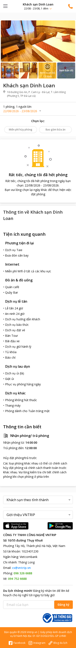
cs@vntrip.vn (21, 568)
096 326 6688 (23, 573)
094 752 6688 (17, 579)
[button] (38, 6)
